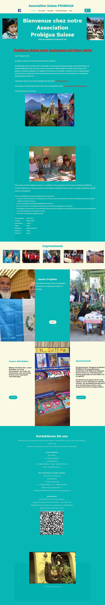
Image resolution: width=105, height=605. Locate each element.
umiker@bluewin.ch (54, 467)
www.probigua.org (64, 490)
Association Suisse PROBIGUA (51, 6)
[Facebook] (19, 10)
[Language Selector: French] (87, 10)
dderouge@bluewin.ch (54, 487)
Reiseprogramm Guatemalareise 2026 (75, 86)
